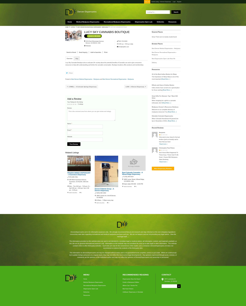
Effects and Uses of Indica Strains (163, 85)
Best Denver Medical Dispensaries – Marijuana (166, 48)
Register (179, 1)
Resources (172, 22)
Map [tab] (77, 58)
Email (69, 130)
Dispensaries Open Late (143, 22)
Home (70, 22)
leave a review (94, 36)
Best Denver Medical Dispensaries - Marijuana (85, 79)
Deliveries (160, 22)
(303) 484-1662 (101, 193)
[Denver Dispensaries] (83, 12)
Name (69, 123)
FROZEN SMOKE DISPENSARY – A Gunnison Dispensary (78, 173)
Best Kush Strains (128, 289)
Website (69, 136)
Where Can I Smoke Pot (130, 285)
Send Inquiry (83, 52)
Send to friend (71, 52)
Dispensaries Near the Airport (131, 279)
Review (69, 108)
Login (174, 1)
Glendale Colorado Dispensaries (162, 116)
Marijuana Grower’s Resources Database (165, 107)
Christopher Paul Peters (167, 148)
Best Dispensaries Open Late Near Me (163, 58)
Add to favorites (95, 52)
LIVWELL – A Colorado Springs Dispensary (82, 86)
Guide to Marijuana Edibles (131, 282)
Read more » (163, 144)
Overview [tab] (69, 58)
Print (105, 52)
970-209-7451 (73, 177)
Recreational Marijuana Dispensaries (117, 22)
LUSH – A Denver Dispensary (135, 86)
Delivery (154, 62)
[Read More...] (165, 79)
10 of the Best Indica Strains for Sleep (164, 74)
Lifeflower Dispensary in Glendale (133, 292)
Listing (73, 27)
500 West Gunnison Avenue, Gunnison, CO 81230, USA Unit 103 (78, 181)
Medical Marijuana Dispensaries (87, 22)
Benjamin (162, 132)
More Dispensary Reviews (163, 168)
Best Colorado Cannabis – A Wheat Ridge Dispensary (132, 173)
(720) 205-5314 (128, 176)
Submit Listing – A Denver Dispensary (161, 1)
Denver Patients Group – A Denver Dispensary (104, 189)
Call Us (147, 1)
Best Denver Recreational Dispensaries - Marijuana (92, 27)
